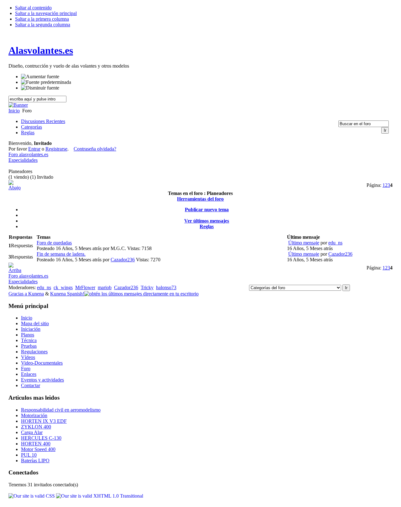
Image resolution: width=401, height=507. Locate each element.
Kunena (36, 293)
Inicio (14, 110)
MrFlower (85, 287)
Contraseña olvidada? (95, 148)
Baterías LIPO (35, 460)
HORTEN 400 (35, 443)
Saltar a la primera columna (42, 19)
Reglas (207, 226)
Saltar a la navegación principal (46, 13)
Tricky (147, 287)
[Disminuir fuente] (40, 88)
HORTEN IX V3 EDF (44, 421)
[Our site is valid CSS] (32, 496)
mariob (105, 287)
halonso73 (166, 287)
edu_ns (335, 242)
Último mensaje (303, 242)
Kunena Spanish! (67, 293)
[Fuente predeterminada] (46, 82)
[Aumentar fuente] (40, 76)
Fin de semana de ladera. (61, 254)
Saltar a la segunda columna (42, 24)
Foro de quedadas (54, 242)
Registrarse (56, 148)
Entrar (34, 148)
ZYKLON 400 (36, 426)
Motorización (34, 415)
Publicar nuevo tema (207, 209)
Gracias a (18, 293)
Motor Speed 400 (38, 449)
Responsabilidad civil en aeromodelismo (61, 409)
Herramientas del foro (200, 199)
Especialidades (23, 160)
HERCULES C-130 (41, 438)
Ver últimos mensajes (206, 220)
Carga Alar (32, 432)
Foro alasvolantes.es (28, 154)
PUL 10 (29, 455)
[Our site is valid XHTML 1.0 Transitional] (99, 496)
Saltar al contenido (33, 7)
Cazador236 (123, 259)
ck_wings (63, 287)
